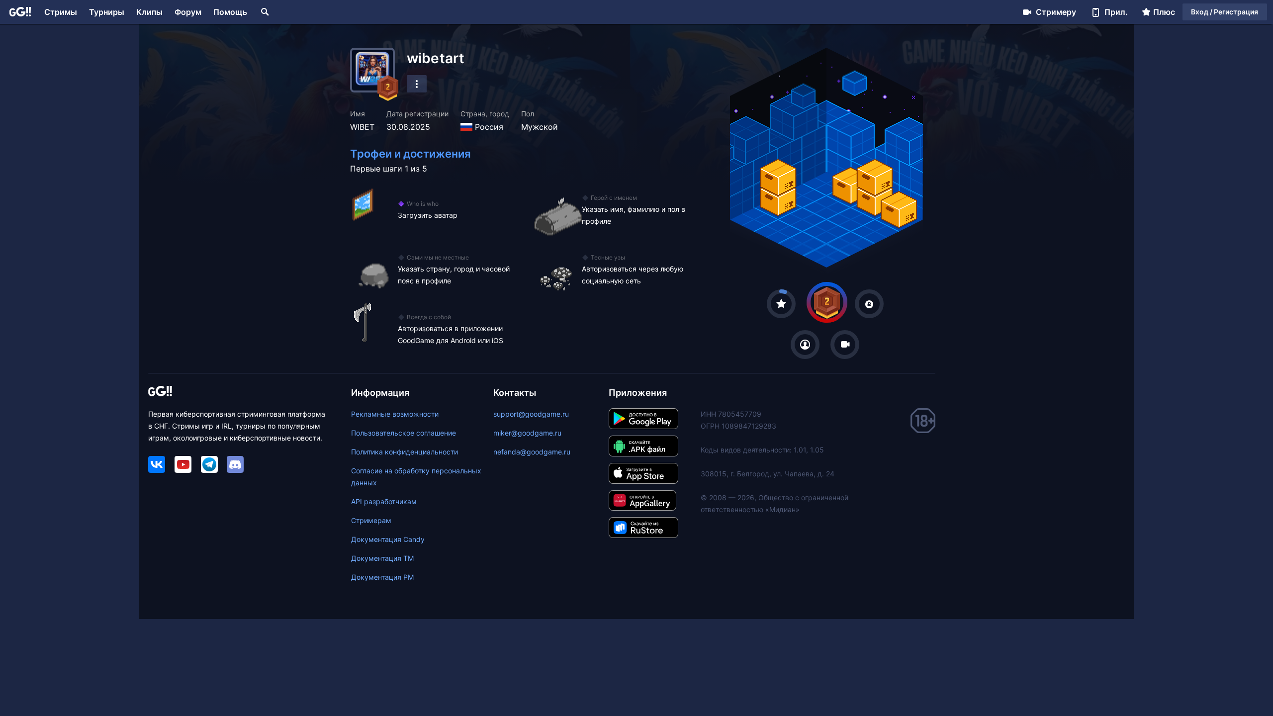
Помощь (230, 12)
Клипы (149, 12)
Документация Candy (388, 539)
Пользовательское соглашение (403, 433)
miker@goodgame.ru (527, 433)
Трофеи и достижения (410, 153)
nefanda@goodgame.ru (531, 452)
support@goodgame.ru (531, 414)
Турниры (106, 12)
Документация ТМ (382, 558)
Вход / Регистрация (1224, 11)
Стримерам (371, 520)
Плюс (1164, 12)
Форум (188, 12)
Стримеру (1056, 12)
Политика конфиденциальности (404, 452)
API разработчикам (384, 501)
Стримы (60, 12)
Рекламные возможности (395, 414)
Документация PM (382, 577)
